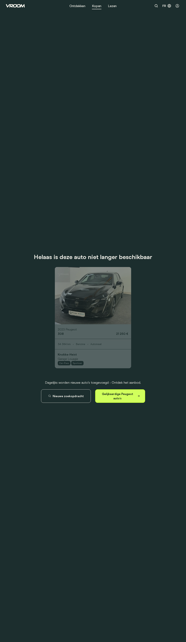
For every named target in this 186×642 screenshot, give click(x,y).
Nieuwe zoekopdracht (68, 396)
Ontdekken (77, 6)
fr (164, 6)
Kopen (96, 6)
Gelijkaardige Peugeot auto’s (117, 396)
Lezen (112, 6)
